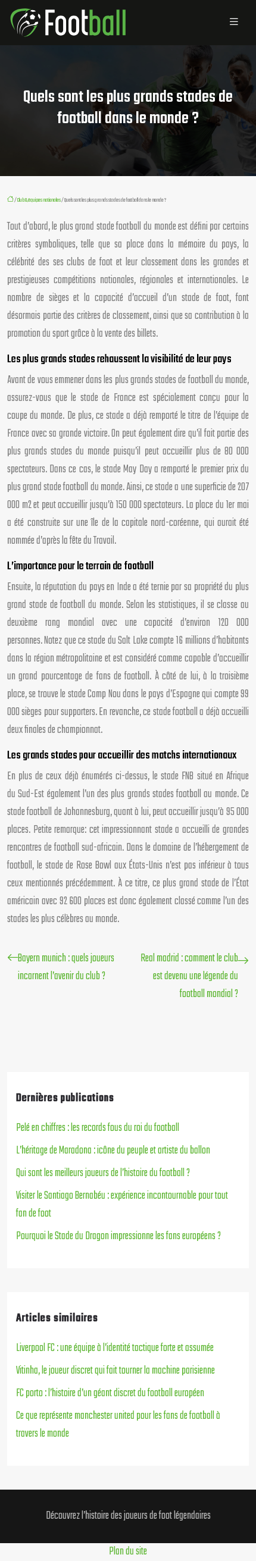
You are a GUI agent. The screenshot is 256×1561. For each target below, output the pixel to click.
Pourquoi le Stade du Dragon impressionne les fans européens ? (118, 1236)
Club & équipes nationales (39, 200)
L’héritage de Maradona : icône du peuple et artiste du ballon (113, 1150)
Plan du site (128, 1551)
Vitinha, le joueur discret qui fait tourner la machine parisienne (115, 1371)
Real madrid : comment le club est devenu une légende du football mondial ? (189, 976)
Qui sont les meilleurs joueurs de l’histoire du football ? (103, 1173)
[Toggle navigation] (234, 22)
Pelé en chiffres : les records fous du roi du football (97, 1128)
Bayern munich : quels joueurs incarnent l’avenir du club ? (66, 967)
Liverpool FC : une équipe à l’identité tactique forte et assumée (115, 1348)
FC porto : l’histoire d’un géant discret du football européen (110, 1393)
